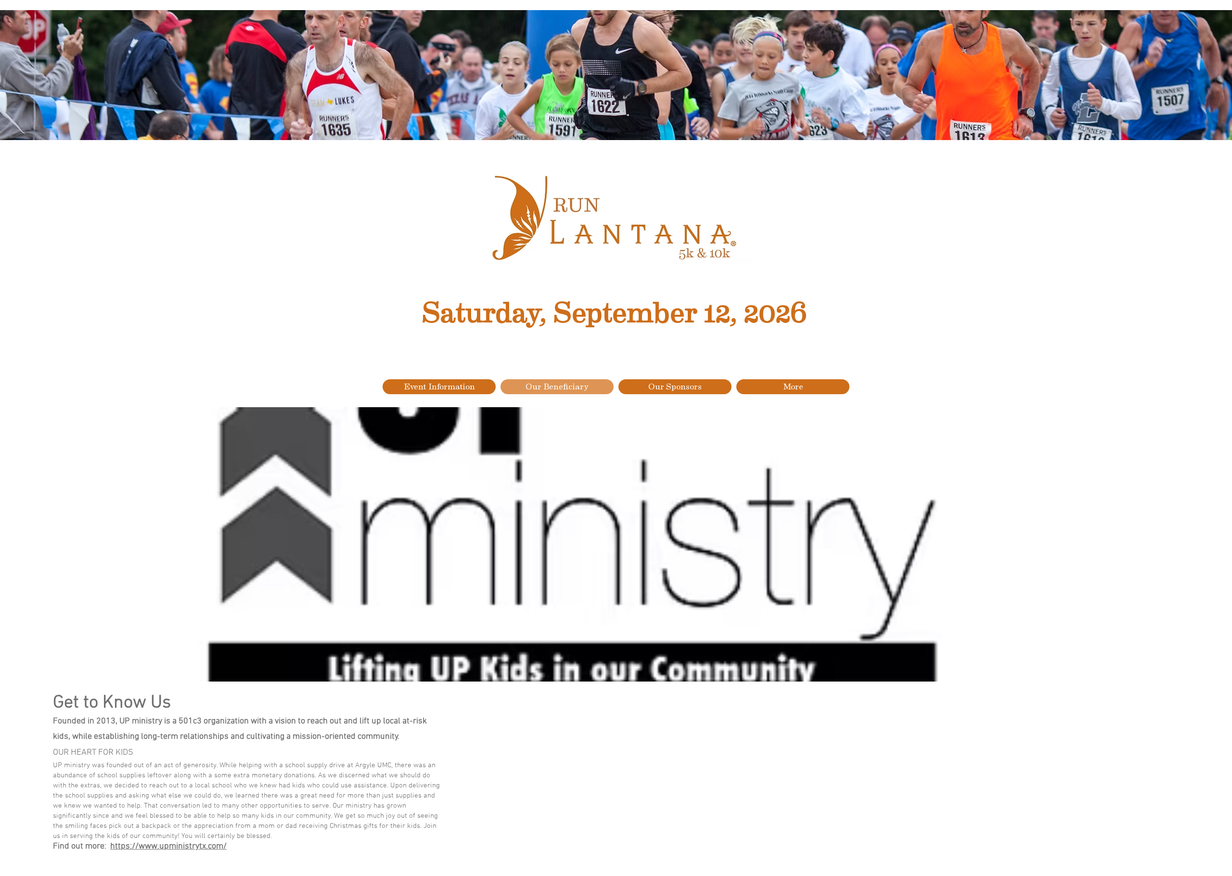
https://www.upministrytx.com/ (168, 846)
